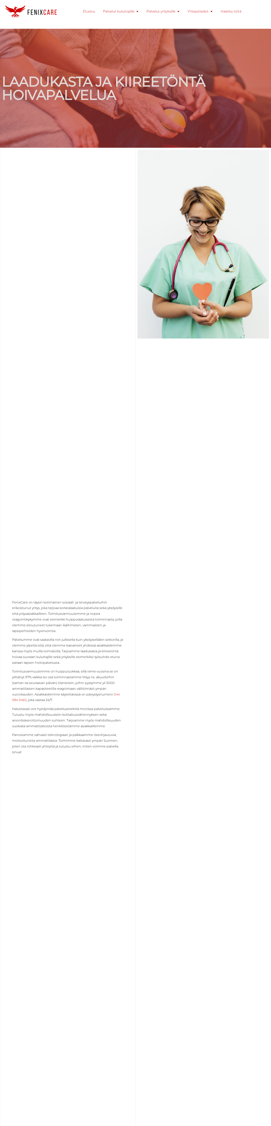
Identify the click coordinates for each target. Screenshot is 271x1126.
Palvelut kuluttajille (118, 11)
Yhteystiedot (198, 11)
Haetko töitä (231, 11)
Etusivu (89, 11)
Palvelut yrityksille (160, 11)
